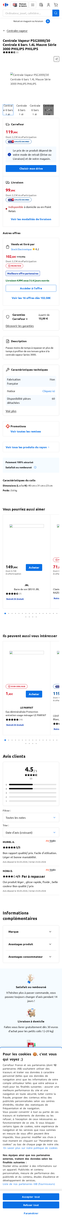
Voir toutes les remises (26, 431)
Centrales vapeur (17, 30)
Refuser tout (31, 1205)
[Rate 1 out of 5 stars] (4, 52)
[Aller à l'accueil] (6, 4)
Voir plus (11, 411)
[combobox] (31, 13)
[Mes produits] (41, 4)
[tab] (8, 110)
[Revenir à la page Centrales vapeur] (4, 30)
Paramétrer (31, 1213)
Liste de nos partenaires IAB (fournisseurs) (29, 1184)
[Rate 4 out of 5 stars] (12, 52)
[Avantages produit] (50, 944)
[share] (56, 59)
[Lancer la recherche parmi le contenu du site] (56, 13)
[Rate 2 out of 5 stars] (6, 52)
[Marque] (50, 931)
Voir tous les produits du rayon (26, 447)
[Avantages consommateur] (50, 956)
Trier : (6, 825)
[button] (32, 4)
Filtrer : (7, 810)
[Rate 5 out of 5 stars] (14, 52)
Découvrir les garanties (20, 325)
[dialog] (31, 1132)
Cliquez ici (49, 391)
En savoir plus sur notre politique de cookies (30, 1148)
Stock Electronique (21, 249)
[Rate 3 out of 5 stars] (9, 52)
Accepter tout (31, 1196)
